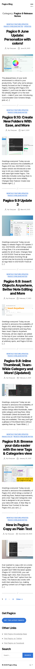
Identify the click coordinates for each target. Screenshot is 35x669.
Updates (27, 26)
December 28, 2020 (25, 534)
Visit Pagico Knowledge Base (15, 634)
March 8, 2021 (25, 209)
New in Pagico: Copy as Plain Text (17, 527)
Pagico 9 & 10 (7, 436)
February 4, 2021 (25, 378)
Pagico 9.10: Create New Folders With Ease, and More (17, 121)
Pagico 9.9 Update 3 (17, 202)
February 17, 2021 (25, 298)
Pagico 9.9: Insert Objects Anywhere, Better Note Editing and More (17, 287)
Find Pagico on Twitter (13, 638)
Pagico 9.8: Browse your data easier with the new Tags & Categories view (17, 447)
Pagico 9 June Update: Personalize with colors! (17, 37)
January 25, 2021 (25, 458)
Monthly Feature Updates (17, 24)
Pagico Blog (7, 4)
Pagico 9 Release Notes (13, 26)
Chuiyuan (13, 48)
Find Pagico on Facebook (14, 643)
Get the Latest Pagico (14, 620)
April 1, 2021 (25, 130)
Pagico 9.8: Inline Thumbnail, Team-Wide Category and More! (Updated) (17, 367)
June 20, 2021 (25, 48)
